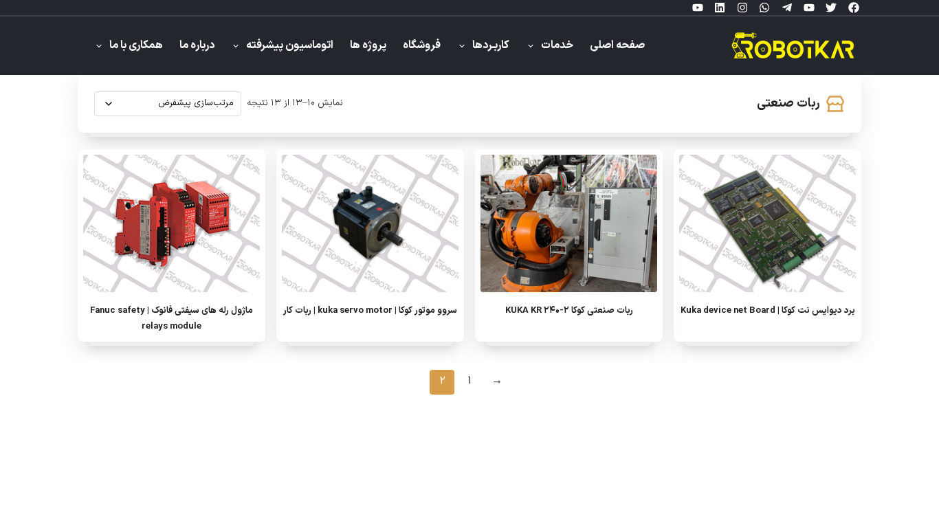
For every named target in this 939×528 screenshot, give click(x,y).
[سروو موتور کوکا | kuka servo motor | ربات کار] (370, 223)
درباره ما (196, 46)
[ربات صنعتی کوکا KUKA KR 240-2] (568, 223)
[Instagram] (742, 7)
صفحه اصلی (617, 46)
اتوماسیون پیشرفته (289, 46)
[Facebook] (853, 7)
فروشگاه (422, 46)
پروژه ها (368, 46)
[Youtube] (809, 7)
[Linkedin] (719, 7)
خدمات (557, 46)
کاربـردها (490, 46)
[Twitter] (831, 7)
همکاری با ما (136, 46)
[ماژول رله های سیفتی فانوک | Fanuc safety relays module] (171, 223)
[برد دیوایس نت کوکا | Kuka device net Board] (767, 223)
